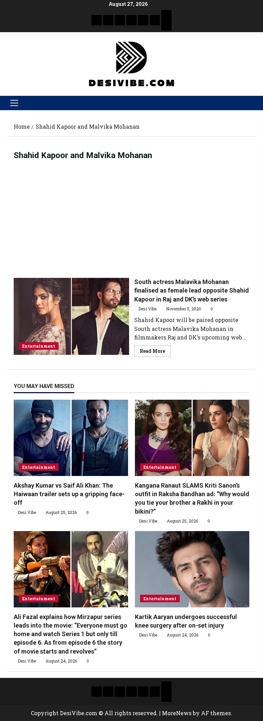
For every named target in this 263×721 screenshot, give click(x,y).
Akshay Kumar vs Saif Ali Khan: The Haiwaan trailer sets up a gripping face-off (69, 494)
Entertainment (38, 346)
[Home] (96, 20)
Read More (155, 349)
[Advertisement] (131, 219)
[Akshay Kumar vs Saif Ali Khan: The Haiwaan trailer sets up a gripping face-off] (71, 438)
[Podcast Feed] (166, 25)
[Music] (120, 20)
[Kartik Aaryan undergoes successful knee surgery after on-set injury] (192, 569)
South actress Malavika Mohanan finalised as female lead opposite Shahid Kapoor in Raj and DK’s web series (71, 316)
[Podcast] (166, 15)
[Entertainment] (108, 20)
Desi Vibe (147, 308)
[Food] (155, 20)
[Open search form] (254, 103)
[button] (14, 103)
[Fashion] (131, 20)
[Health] (143, 20)
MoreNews (176, 713)
